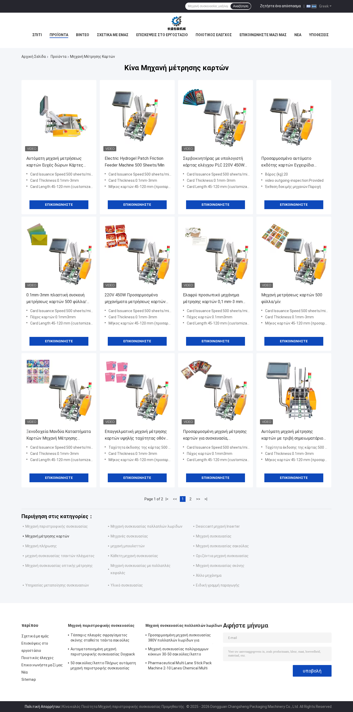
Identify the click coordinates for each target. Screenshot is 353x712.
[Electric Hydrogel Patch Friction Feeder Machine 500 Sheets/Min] (137, 117)
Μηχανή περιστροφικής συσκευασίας (56, 526)
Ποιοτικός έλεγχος (214, 35)
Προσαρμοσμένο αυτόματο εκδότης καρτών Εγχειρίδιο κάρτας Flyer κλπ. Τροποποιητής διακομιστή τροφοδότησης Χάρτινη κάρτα (292, 162)
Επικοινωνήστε (59, 205)
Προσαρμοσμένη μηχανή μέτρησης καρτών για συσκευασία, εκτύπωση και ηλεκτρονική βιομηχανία (215, 435)
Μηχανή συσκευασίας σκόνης (220, 566)
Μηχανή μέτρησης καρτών (47, 536)
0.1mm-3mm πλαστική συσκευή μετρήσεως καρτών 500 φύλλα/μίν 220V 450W (56, 298)
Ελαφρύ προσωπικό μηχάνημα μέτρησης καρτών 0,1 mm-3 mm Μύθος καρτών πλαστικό (213, 298)
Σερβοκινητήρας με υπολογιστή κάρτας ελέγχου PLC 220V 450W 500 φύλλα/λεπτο (213, 162)
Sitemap (28, 679)
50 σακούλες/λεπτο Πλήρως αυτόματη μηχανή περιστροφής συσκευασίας (103, 665)
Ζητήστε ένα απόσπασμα (280, 6)
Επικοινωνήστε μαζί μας (263, 35)
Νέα (297, 35)
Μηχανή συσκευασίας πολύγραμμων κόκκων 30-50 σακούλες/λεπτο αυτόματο (178, 652)
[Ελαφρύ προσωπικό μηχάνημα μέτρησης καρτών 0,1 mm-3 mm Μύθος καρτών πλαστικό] (215, 254)
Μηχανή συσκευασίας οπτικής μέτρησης (59, 566)
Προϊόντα (59, 35)
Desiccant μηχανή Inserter (218, 526)
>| (205, 499)
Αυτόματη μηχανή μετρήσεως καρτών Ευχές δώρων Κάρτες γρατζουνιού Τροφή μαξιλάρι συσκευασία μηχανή (54, 162)
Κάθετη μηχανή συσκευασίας (134, 556)
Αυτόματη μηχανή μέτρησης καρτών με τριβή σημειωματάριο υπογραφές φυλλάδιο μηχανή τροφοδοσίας (292, 435)
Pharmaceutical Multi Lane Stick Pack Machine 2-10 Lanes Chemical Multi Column (180, 666)
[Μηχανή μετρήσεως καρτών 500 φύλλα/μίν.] (294, 254)
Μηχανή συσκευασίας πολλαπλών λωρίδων (146, 526)
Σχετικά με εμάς (112, 35)
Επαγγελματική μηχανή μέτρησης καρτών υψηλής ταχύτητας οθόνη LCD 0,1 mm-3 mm (136, 435)
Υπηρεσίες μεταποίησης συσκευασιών (57, 585)
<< (175, 499)
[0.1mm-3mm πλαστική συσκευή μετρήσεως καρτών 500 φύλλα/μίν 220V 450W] (59, 254)
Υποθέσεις (319, 35)
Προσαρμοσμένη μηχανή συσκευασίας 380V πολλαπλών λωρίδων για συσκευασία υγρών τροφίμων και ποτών (182, 638)
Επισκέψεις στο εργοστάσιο (162, 35)
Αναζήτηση (240, 6)
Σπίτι (37, 35)
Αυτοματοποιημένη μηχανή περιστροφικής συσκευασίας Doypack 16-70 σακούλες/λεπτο (103, 652)
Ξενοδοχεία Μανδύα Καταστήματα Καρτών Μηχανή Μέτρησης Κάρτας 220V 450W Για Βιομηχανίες (58, 435)
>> (198, 499)
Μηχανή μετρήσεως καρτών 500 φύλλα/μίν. (291, 298)
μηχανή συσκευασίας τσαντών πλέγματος (60, 556)
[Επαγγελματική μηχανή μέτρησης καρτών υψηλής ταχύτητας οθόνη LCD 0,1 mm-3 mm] (137, 390)
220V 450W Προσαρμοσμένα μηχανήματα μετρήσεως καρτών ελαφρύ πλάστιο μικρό (135, 298)
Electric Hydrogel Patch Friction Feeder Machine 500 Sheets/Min (134, 162)
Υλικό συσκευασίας (127, 585)
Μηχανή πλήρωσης (41, 546)
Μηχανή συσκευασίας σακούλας (222, 546)
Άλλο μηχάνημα (208, 575)
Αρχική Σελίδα (33, 56)
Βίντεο (82, 35)
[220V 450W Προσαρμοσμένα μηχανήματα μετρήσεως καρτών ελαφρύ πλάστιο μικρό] (137, 254)
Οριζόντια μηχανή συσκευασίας (222, 556)
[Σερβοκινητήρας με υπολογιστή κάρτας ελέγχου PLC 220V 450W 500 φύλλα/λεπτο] (215, 117)
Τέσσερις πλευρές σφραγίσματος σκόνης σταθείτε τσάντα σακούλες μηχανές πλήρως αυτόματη (100, 638)
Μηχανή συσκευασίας (214, 536)
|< (167, 499)
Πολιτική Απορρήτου (42, 707)
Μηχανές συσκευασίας (129, 536)
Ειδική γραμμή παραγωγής (218, 585)
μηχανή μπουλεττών (128, 546)
